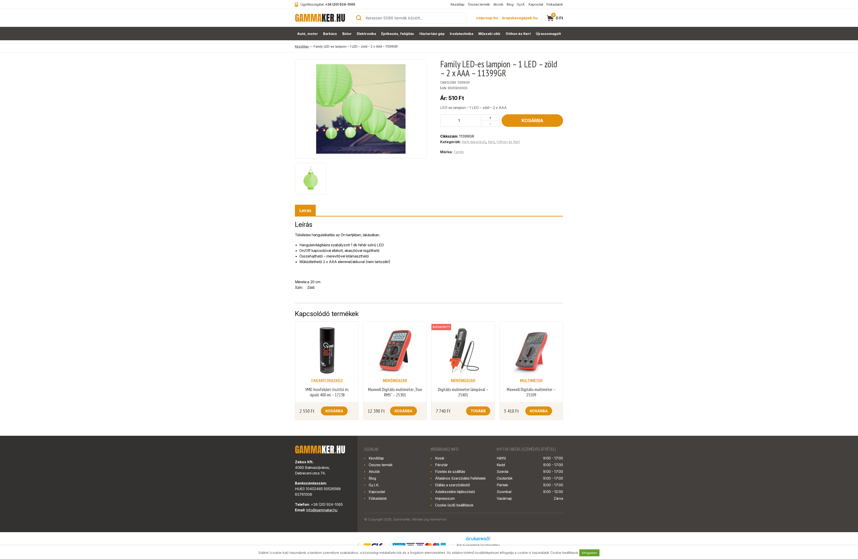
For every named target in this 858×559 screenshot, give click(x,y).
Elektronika (366, 34)
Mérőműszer (395, 380)
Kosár (439, 458)
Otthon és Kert (518, 34)
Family (459, 152)
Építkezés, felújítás (397, 34)
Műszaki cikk (489, 34)
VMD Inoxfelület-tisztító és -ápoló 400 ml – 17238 (327, 392)
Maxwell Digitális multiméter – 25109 (531, 392)
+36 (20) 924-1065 (340, 4)
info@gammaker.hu (321, 510)
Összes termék (479, 4)
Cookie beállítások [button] (564, 552)
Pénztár (441, 465)
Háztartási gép (432, 34)
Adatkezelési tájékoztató (455, 491)
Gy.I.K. (521, 4)
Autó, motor (307, 34)
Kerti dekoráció (474, 142)
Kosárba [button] (334, 411)
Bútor (347, 34)
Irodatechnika (461, 34)
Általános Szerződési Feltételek (460, 478)
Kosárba (532, 120)
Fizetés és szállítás (450, 471)
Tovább (478, 411)
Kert (491, 142)
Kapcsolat (536, 4)
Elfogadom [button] (589, 553)
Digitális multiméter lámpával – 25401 (463, 392)
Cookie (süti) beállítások (454, 505)
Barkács (330, 34)
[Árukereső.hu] (478, 540)
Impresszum (445, 498)
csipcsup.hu (487, 18)
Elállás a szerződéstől (452, 485)
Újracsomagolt (548, 34)
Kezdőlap (458, 4)
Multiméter (531, 380)
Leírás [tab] (305, 210)
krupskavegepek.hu (520, 18)
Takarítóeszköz (327, 380)
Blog (510, 4)
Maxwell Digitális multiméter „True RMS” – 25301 (395, 392)
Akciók (498, 4)
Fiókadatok (555, 4)
